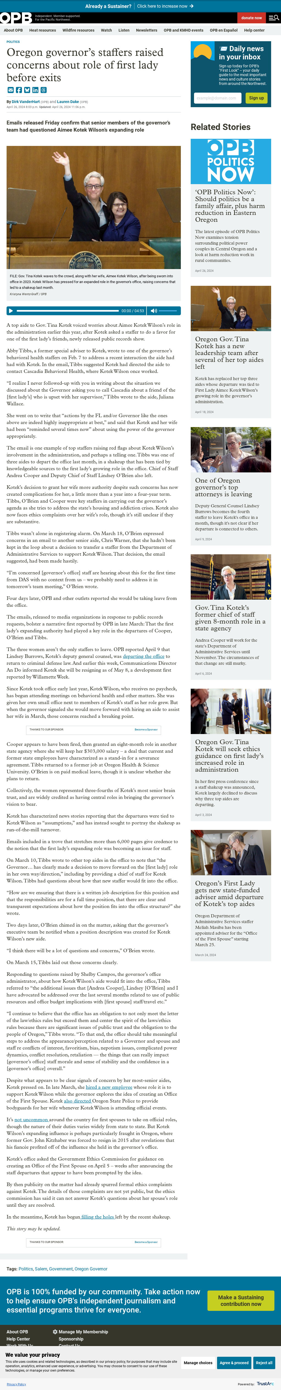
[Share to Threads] (44, 90)
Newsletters (146, 30)
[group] (94, 310)
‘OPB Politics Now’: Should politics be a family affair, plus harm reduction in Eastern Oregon (230, 205)
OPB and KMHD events (183, 30)
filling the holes (97, 1217)
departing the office (143, 656)
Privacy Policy (16, 1384)
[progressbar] (68, 311)
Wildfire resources (78, 30)
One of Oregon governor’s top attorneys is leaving (223, 487)
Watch (106, 30)
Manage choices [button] (198, 1363)
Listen (124, 30)
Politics (13, 42)
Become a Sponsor (146, 729)
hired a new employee (109, 1087)
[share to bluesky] (27, 90)
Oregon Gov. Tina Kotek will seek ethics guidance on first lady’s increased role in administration (229, 755)
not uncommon (32, 1120)
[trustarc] (265, 1384)
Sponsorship (71, 1339)
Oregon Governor (91, 1269)
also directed (78, 1101)
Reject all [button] (264, 1363)
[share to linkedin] (35, 90)
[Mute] (154, 310)
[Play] (11, 310)
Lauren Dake (68, 101)
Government (61, 1269)
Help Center (18, 1339)
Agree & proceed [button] (234, 1363)
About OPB (13, 30)
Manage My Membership (83, 1331)
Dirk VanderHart (26, 101)
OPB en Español (224, 30)
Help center (254, 30)
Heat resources (42, 30)
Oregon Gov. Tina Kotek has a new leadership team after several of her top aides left (229, 352)
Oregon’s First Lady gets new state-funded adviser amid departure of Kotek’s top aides (229, 893)
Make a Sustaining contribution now (241, 1300)
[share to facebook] (19, 90)
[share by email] (11, 90)
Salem (41, 1269)
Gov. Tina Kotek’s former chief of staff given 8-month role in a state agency (230, 617)
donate (251, 18)
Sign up (256, 98)
